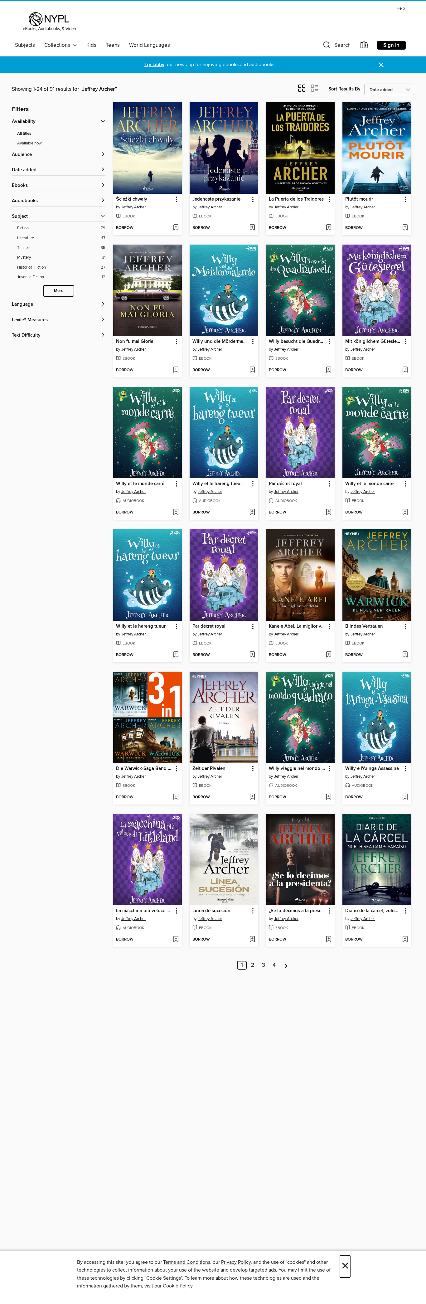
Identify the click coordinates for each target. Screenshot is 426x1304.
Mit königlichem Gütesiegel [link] (373, 341)
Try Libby (154, 64)
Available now (29, 143)
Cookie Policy (177, 1286)
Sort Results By (344, 89)
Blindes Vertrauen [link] (364, 626)
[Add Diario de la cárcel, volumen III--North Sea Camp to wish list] (405, 940)
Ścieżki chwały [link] (131, 199)
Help (401, 8)
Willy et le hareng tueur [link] (217, 484)
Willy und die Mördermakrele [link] (220, 341)
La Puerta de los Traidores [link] (296, 199)
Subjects (25, 45)
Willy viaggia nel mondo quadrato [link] (297, 768)
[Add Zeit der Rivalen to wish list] (252, 797)
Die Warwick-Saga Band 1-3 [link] (144, 768)
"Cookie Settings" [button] (163, 1278)
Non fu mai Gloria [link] (134, 341)
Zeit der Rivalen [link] (208, 768)
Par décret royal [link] (285, 484)
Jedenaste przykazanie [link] (216, 199)
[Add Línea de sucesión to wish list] (252, 940)
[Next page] (286, 965)
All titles (24, 133)
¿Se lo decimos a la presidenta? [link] (297, 911)
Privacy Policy (236, 1262)
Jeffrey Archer (133, 207)
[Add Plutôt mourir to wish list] (405, 228)
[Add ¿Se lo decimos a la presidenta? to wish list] (328, 940)
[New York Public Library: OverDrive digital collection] (48, 21)
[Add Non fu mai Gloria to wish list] (176, 370)
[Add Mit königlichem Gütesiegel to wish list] (405, 370)
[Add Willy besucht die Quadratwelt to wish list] (328, 370)
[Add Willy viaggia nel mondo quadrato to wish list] (328, 797)
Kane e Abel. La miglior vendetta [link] (297, 626)
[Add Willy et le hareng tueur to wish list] (252, 512)
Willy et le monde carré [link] (140, 484)
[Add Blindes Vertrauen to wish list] (405, 655)
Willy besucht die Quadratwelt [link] (297, 341)
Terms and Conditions (186, 1262)
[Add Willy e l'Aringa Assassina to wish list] (405, 797)
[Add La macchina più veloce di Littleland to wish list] (176, 940)
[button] (336, 46)
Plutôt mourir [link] (359, 199)
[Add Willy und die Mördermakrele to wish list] (252, 370)
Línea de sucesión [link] (211, 911)
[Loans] (364, 46)
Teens (113, 45)
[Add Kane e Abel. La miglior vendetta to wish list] (328, 655)
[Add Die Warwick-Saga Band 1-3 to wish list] (176, 797)
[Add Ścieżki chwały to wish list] (176, 228)
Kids (91, 45)
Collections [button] (58, 45)
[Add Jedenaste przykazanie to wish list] (252, 228)
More (58, 291)
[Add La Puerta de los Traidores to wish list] (328, 228)
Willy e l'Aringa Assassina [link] (372, 768)
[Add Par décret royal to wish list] (328, 512)
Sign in (391, 45)
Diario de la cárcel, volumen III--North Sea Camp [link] (373, 911)
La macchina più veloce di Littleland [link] (144, 911)
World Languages (149, 45)
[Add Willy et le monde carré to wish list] (176, 512)
